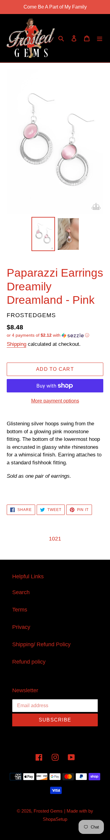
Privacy (21, 627)
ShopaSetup (55, 819)
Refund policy (29, 662)
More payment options (55, 400)
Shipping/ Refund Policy (41, 644)
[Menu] (99, 38)
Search (21, 592)
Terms (19, 610)
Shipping (16, 344)
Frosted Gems (48, 810)
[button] (48, 335)
